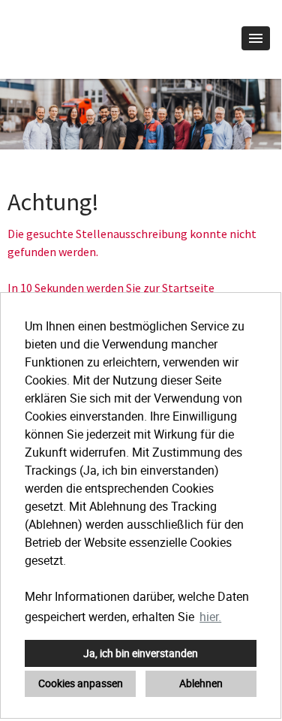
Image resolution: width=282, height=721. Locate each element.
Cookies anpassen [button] (80, 683)
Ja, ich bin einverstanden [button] (140, 653)
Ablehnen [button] (201, 683)
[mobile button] (256, 38)
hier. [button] (210, 616)
